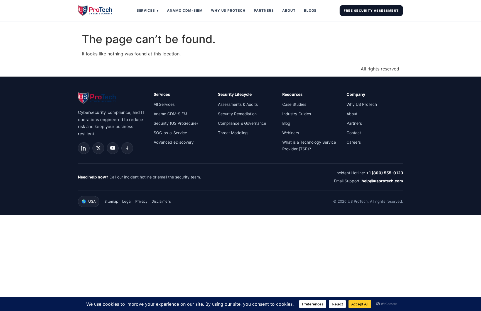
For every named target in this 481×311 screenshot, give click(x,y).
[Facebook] (127, 148)
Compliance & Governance (242, 123)
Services (148, 10)
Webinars (290, 132)
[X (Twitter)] (98, 148)
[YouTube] (113, 148)
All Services (164, 104)
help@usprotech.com (382, 180)
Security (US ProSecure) (176, 123)
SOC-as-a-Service (170, 132)
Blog (286, 123)
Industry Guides (296, 113)
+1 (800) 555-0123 (384, 172)
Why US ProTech (228, 10)
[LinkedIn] (84, 148)
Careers (354, 142)
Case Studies (294, 104)
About (289, 10)
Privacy (141, 201)
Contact (354, 132)
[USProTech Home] (96, 10)
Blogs (310, 10)
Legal (126, 201)
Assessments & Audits (238, 104)
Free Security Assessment (371, 11)
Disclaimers (161, 201)
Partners (264, 10)
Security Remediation (237, 113)
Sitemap (111, 201)
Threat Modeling (233, 132)
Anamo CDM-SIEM (184, 10)
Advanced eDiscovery (174, 142)
